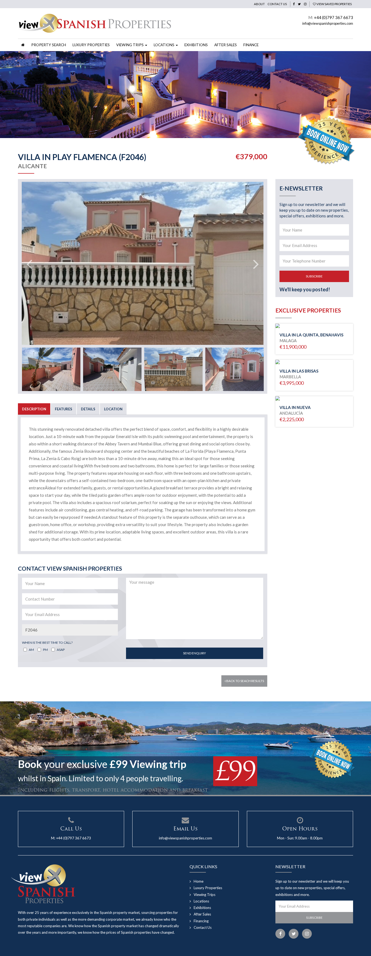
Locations (201, 901)
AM (31, 650)
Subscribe (314, 276)
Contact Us (277, 4)
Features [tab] (63, 409)
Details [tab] (88, 409)
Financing (201, 921)
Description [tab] (34, 409)
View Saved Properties (334, 4)
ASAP (61, 650)
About (259, 4)
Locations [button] (164, 45)
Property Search (48, 45)
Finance (251, 45)
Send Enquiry (194, 653)
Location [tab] (113, 409)
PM (45, 650)
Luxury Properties (91, 45)
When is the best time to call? (47, 643)
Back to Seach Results (245, 681)
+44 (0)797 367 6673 (333, 17)
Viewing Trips (204, 894)
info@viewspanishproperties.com (327, 23)
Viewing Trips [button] (130, 45)
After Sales (225, 45)
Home (198, 881)
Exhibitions (196, 45)
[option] (185, 94)
